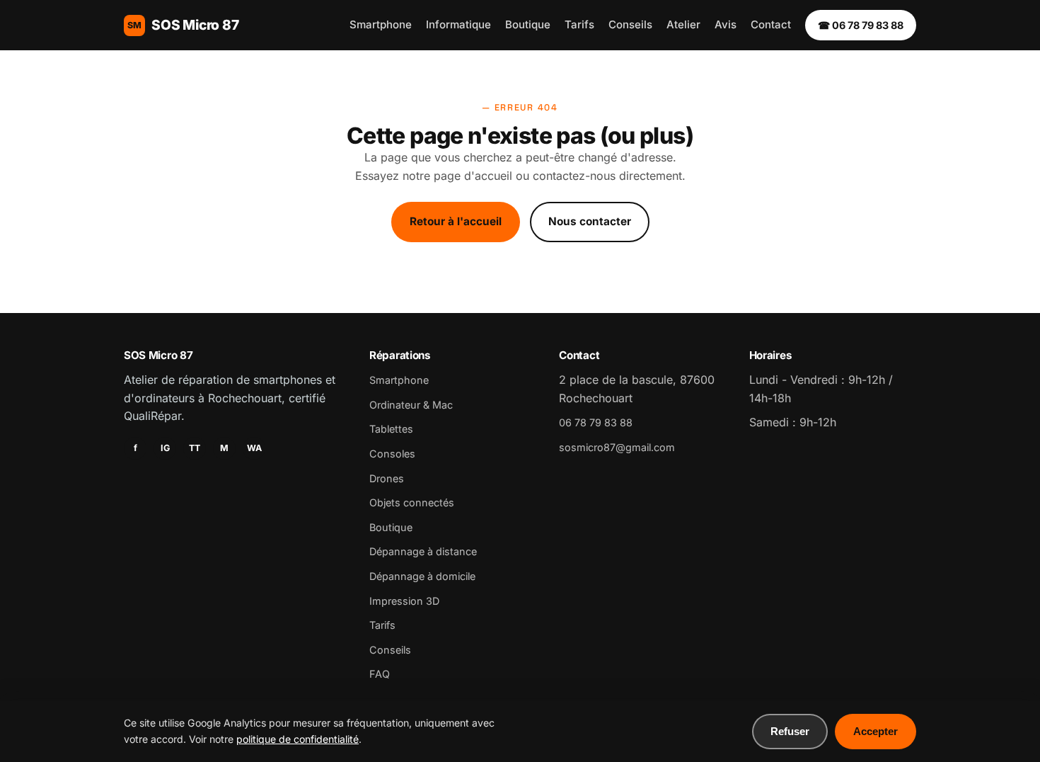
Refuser (789, 731)
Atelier (683, 24)
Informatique (458, 24)
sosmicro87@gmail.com (617, 447)
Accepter (875, 731)
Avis (725, 24)
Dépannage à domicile (422, 576)
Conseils (630, 24)
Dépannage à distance (423, 551)
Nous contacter (589, 221)
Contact (771, 24)
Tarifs (579, 24)
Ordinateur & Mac (411, 405)
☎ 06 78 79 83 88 (860, 25)
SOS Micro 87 (183, 24)
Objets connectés (411, 502)
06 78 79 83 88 (595, 422)
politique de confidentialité (297, 739)
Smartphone (380, 24)
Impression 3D (404, 601)
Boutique (527, 24)
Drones (386, 478)
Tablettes (391, 429)
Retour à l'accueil (456, 221)
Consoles (392, 454)
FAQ (379, 674)
